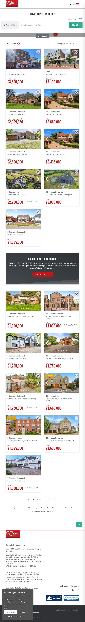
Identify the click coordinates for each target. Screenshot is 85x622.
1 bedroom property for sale (38, 508)
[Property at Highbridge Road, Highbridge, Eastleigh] (61, 343)
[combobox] (44, 25)
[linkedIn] (78, 590)
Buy (7, 25)
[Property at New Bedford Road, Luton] (23, 59)
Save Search (11, 43)
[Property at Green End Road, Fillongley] (23, 179)
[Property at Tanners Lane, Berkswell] (23, 99)
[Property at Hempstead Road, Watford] (23, 343)
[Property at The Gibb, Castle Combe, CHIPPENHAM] (61, 425)
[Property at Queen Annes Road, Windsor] (23, 139)
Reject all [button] (24, 612)
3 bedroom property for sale (42, 511)
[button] (55, 34)
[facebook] (73, 590)
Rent (15, 25)
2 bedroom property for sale (62, 508)
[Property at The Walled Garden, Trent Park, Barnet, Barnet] (61, 383)
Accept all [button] (11, 612)
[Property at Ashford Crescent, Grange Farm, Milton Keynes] (61, 301)
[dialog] (17, 604)
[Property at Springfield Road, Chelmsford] (61, 59)
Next (51, 499)
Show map (42, 36)
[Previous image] (8, 59)
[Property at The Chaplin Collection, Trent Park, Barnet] (23, 425)
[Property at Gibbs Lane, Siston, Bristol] (61, 99)
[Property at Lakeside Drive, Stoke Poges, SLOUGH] (23, 301)
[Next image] (38, 59)
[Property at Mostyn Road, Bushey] (23, 219)
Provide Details (42, 274)
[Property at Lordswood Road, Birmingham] (23, 465)
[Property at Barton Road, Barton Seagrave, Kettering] (23, 383)
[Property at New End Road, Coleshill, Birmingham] (61, 179)
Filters (70, 19)
